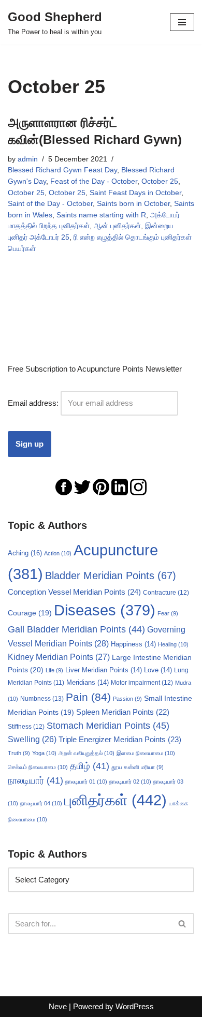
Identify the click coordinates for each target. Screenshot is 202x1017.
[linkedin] (119, 486)
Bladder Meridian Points (110, 575)
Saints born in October (133, 204)
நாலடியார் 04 (41, 803)
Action (57, 553)
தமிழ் (89, 766)
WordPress (135, 1006)
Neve (58, 1006)
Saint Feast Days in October (135, 193)
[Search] (182, 923)
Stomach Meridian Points (108, 725)
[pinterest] (101, 486)
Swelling (32, 739)
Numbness (42, 698)
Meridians (87, 682)
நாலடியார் (35, 780)
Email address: (34, 403)
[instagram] (138, 486)
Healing (173, 644)
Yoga (44, 753)
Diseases (104, 610)
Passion (127, 699)
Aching (25, 553)
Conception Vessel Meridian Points (74, 591)
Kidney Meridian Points (59, 657)
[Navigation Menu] (182, 22)
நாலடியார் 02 (130, 781)
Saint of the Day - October (50, 204)
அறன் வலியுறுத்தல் (86, 753)
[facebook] (63, 486)
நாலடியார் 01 (86, 781)
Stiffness (26, 726)
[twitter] (82, 486)
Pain (88, 697)
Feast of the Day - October (93, 181)
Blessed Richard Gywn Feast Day (62, 170)
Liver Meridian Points (103, 670)
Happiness (133, 644)
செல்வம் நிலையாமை (38, 767)
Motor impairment (142, 682)
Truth (19, 753)
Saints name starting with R (101, 215)
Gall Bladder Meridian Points (76, 629)
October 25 (159, 181)
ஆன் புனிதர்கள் (117, 226)
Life (54, 670)
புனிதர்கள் (115, 799)
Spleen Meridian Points (122, 712)
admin (28, 159)
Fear (167, 613)
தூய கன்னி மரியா (137, 767)
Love (158, 670)
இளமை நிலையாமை (146, 753)
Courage (30, 613)
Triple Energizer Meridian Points (120, 739)
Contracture (166, 592)
